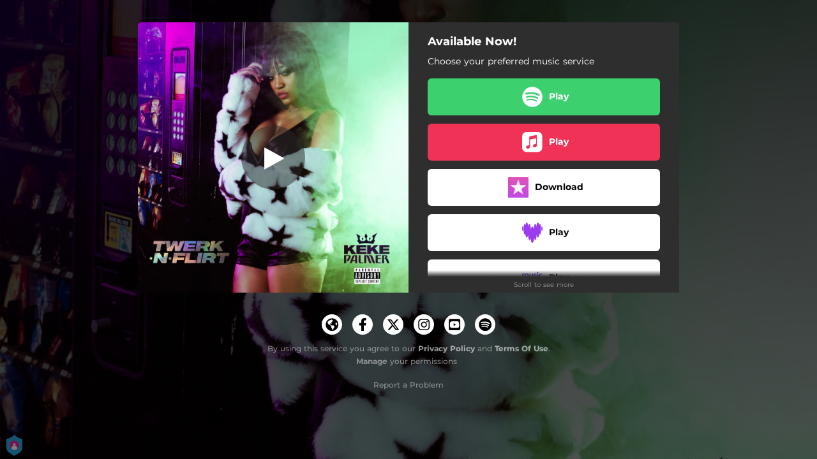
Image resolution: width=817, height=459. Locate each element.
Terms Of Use (521, 348)
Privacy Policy (446, 348)
